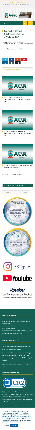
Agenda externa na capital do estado (13, 364)
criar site (14, 392)
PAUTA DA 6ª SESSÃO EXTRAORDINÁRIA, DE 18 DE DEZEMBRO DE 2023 (18, 166)
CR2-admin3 (8, 42)
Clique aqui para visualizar (15, 49)
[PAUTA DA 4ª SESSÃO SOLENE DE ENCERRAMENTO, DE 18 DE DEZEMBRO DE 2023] (17, 120)
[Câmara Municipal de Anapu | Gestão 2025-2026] (17, 15)
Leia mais (23, 420)
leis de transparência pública (20, 399)
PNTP (10, 406)
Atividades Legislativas (10, 43)
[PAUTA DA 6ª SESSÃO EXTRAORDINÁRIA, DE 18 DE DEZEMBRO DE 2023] (17, 154)
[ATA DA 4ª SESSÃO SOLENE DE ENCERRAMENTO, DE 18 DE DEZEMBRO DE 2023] (17, 86)
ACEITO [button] (14, 425)
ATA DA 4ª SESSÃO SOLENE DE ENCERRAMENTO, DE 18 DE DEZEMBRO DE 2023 (17, 99)
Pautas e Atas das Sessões (25, 43)
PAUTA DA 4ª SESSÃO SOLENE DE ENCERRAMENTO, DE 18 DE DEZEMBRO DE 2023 (17, 133)
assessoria (23, 394)
